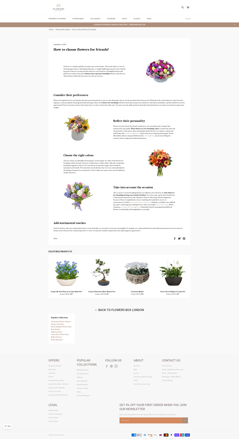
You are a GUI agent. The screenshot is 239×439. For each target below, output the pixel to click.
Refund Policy (53, 410)
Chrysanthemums (136, 202)
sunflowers (128, 133)
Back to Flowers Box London (121, 310)
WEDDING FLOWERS (57, 19)
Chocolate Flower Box (60, 334)
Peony (139, 207)
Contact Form (167, 366)
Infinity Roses (56, 332)
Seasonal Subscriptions (56, 380)
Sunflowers (147, 202)
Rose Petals (55, 329)
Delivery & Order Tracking (143, 377)
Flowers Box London (58, 435)
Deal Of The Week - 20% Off (58, 384)
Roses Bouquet (57, 340)
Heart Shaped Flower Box (61, 327)
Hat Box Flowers (82, 374)
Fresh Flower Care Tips (142, 384)
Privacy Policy (53, 418)
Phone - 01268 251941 (169, 373)
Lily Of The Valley (162, 205)
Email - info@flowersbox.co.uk (172, 369)
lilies (152, 136)
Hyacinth (131, 207)
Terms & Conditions (55, 414)
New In (51, 377)
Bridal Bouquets (82, 384)
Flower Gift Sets (57, 324)
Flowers (111, 19)
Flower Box (78, 19)
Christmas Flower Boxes (61, 321)
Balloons (80, 377)
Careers (136, 373)
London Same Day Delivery (58, 395)
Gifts (124, 19)
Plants (137, 19)
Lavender (124, 207)
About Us (137, 366)
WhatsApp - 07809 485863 (171, 377)
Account (187, 19)
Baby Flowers (56, 337)
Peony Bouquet (82, 381)
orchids (146, 136)
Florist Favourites (55, 391)
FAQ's (136, 380)
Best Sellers (52, 369)
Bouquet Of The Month (56, 388)
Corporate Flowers (55, 366)
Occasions (95, 19)
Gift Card (52, 373)
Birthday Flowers (83, 370)
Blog (149, 19)
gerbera (137, 133)
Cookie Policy (53, 421)
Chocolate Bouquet (83, 395)
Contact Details (167, 380)
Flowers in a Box (82, 388)
